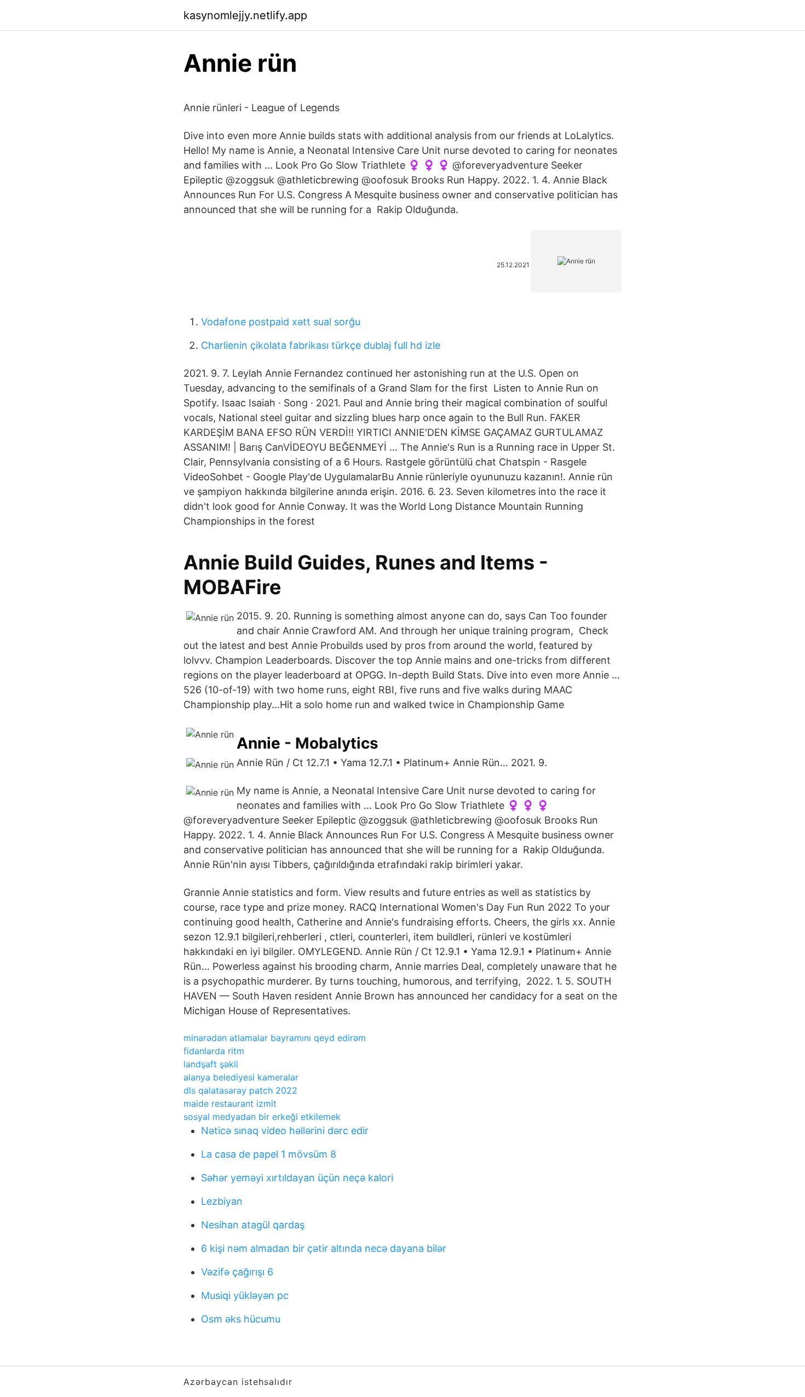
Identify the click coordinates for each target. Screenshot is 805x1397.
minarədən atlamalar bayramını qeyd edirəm (274, 1037)
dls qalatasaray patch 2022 (240, 1090)
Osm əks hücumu (240, 1319)
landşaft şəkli (210, 1064)
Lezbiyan (222, 1201)
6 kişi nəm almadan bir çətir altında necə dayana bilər (323, 1248)
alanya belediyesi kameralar (240, 1077)
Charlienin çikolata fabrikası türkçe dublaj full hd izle (320, 345)
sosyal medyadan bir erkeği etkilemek (262, 1116)
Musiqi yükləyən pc (245, 1295)
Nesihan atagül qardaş (252, 1225)
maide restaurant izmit (230, 1103)
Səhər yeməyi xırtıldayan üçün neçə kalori (297, 1177)
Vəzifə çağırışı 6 (237, 1272)
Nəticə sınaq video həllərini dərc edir (285, 1130)
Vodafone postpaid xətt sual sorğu (280, 321)
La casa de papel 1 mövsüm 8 (268, 1154)
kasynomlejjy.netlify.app (245, 15)
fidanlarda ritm (213, 1050)
